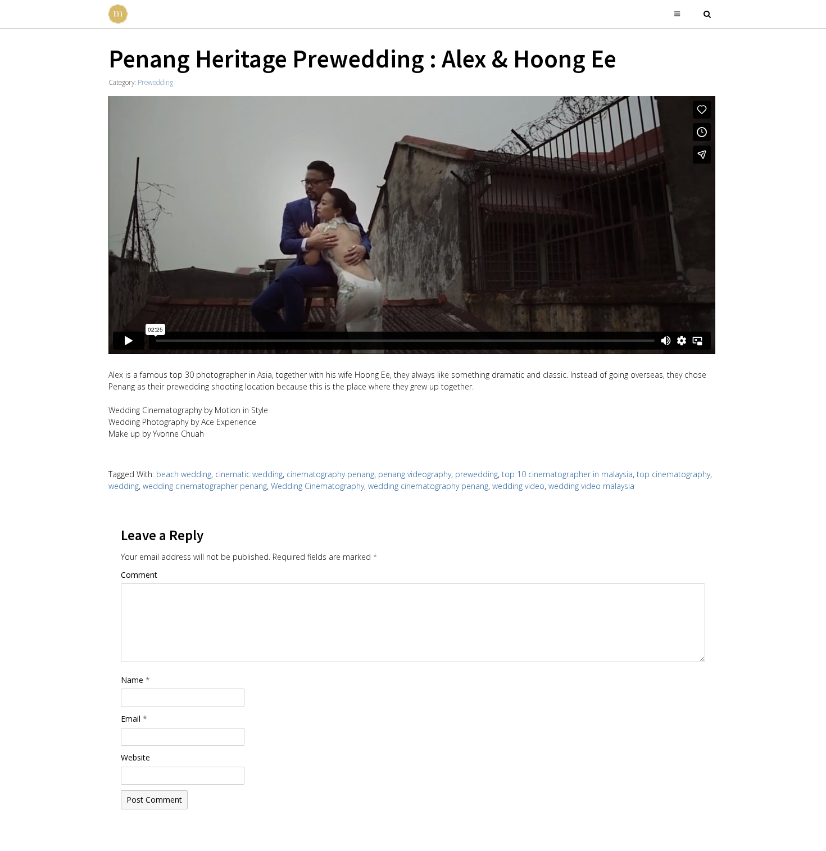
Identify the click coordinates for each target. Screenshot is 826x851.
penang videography (414, 474)
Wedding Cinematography (317, 486)
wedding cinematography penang (428, 486)
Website (135, 757)
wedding (123, 486)
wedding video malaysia (591, 486)
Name (135, 680)
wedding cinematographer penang (205, 486)
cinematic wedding (249, 474)
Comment (139, 574)
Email (134, 718)
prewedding (476, 474)
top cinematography (673, 474)
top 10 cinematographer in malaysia (567, 474)
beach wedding (183, 474)
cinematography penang (330, 474)
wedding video (518, 486)
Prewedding (155, 82)
